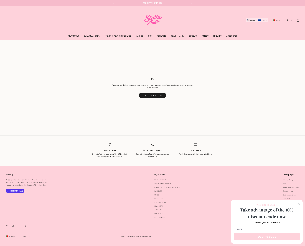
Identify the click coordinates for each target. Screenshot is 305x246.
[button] (257, 20)
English (25, 236)
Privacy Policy (288, 180)
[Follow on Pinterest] (19, 225)
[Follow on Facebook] (7, 225)
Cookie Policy (288, 191)
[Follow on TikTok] (25, 225)
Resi (284, 183)
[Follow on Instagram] (13, 225)
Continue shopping (152, 95)
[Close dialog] (299, 204)
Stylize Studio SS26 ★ (92, 36)
